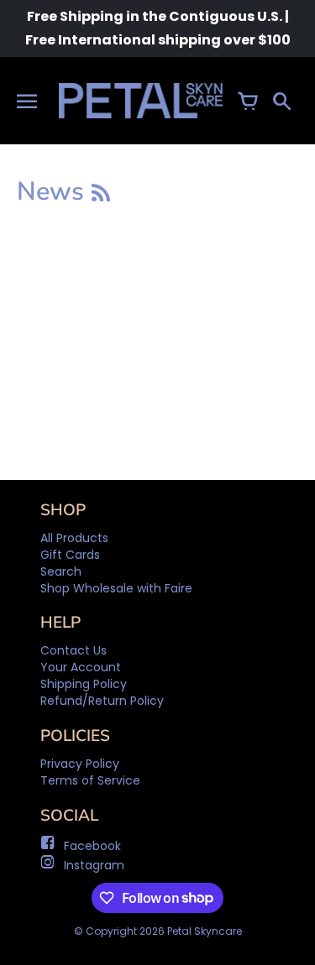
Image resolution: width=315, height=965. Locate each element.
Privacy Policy (79, 763)
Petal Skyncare (204, 931)
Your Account (80, 667)
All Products (74, 537)
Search (60, 571)
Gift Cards (70, 554)
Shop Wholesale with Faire (116, 588)
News (54, 191)
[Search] (281, 100)
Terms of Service (90, 780)
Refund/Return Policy (102, 700)
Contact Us (73, 650)
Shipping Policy (83, 684)
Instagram (94, 865)
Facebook (92, 845)
